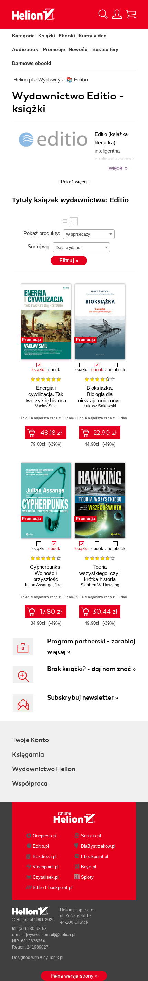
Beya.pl (88, 866)
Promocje (54, 49)
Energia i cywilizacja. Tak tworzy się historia (45, 394)
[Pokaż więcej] (74, 181)
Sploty (87, 877)
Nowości (78, 49)
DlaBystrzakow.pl (98, 846)
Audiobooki (26, 49)
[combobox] (89, 234)
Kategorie (23, 35)
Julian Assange (38, 585)
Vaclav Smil (46, 406)
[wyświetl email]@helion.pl (50, 934)
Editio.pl (41, 846)
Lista (64, 221)
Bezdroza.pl (44, 856)
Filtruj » (68, 260)
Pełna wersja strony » (74, 976)
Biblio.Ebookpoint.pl (52, 887)
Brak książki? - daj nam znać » (91, 669)
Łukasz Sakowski (100, 406)
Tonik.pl (56, 957)
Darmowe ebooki (31, 63)
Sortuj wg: (39, 246)
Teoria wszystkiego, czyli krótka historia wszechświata (99, 576)
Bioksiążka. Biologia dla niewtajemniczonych (99, 394)
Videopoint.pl (46, 866)
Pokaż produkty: (41, 233)
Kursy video (92, 35)
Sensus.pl (91, 835)
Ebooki (67, 35)
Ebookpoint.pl (94, 856)
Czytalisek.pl (46, 877)
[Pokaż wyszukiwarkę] (103, 14)
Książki (46, 35)
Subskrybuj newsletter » (82, 697)
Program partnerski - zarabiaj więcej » (91, 646)
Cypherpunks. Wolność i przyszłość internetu (46, 576)
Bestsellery (105, 49)
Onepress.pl (45, 835)
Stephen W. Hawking (100, 585)
